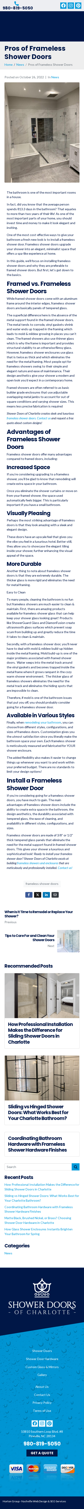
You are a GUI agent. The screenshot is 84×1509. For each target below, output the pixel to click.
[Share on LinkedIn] (46, 895)
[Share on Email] (55, 895)
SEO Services (58, 1501)
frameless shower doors (42, 884)
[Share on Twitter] (37, 895)
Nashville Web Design (34, 1501)
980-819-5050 (18, 8)
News (55, 77)
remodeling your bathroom (43, 722)
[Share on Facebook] (28, 895)
